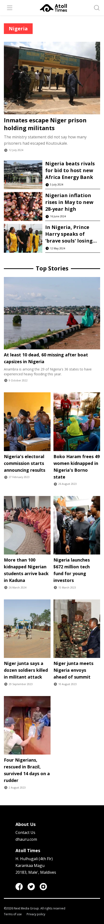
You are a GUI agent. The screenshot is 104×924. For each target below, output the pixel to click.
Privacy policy (36, 914)
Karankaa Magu (30, 865)
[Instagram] (43, 886)
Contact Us (25, 832)
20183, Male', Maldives (35, 872)
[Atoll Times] (53, 8)
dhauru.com (26, 839)
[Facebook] (19, 886)
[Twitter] (31, 886)
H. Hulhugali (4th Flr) (34, 858)
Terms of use (13, 914)
